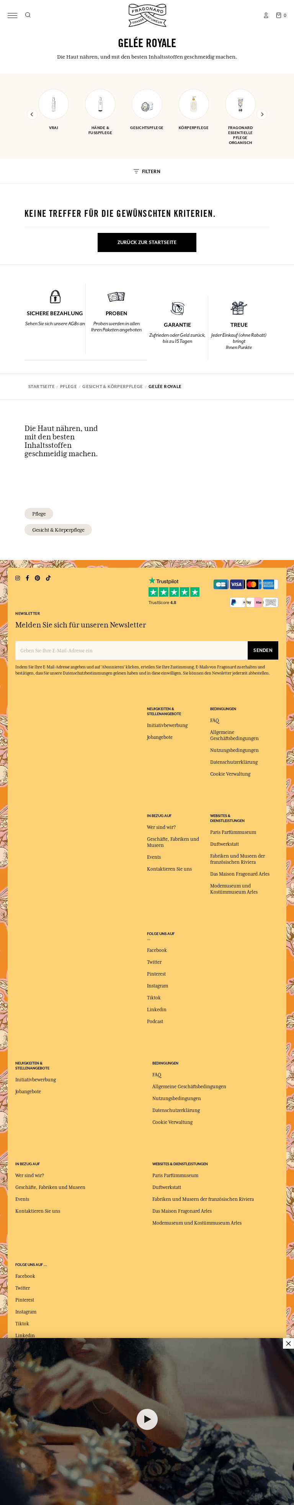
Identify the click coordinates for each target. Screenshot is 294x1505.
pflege (39, 514)
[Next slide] (261, 114)
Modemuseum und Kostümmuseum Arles (197, 1223)
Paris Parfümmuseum (233, 832)
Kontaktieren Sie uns (169, 869)
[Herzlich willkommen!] (147, 14)
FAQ (214, 720)
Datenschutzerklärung (234, 762)
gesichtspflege (146, 127)
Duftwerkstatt (224, 844)
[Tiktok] (48, 578)
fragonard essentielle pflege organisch (240, 135)
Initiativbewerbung (167, 725)
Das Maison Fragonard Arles (240, 874)
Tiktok (154, 998)
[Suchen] (28, 15)
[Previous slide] (32, 114)
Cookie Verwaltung (230, 774)
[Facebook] (27, 578)
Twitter (154, 962)
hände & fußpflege (100, 130)
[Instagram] (17, 578)
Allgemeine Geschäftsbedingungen (189, 1086)
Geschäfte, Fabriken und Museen (50, 1187)
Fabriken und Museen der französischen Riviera (203, 1199)
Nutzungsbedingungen (234, 750)
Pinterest (156, 974)
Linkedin (157, 1009)
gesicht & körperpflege (58, 530)
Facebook (157, 950)
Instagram (157, 986)
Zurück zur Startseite (147, 242)
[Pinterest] (37, 578)
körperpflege (194, 127)
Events (154, 857)
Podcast (155, 1021)
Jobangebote (160, 737)
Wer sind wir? (161, 827)
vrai (54, 127)
